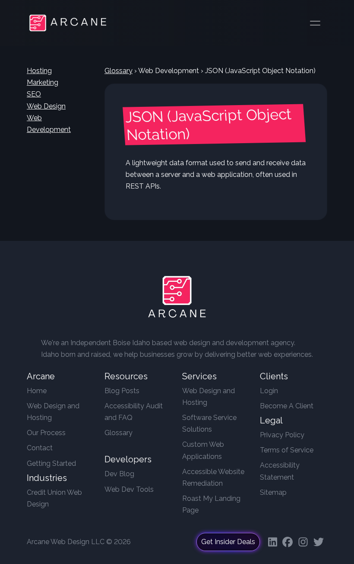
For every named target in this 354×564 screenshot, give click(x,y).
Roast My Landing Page (211, 504)
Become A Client (286, 406)
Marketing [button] (42, 82)
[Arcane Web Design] (177, 299)
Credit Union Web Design (54, 498)
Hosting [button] (39, 71)
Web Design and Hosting (53, 412)
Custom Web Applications (203, 450)
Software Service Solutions (209, 423)
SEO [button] (34, 94)
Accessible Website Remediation (213, 477)
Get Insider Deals (228, 542)
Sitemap (273, 492)
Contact (40, 448)
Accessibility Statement (280, 471)
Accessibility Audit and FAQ (133, 412)
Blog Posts (121, 391)
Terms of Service (286, 450)
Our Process (46, 433)
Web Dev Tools (129, 489)
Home (37, 391)
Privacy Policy (282, 435)
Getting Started (51, 463)
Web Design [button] (46, 106)
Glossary (118, 71)
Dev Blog (119, 474)
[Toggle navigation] (315, 23)
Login (269, 391)
